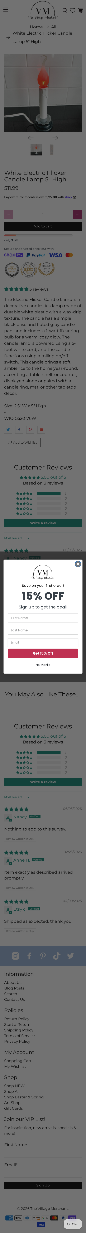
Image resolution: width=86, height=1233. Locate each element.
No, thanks (43, 665)
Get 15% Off (43, 653)
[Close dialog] (78, 564)
